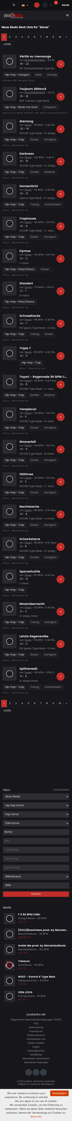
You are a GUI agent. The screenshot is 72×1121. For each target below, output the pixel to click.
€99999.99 (24, 937)
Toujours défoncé (32, 88)
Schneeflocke (29, 315)
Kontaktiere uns (36, 1039)
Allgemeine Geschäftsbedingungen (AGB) (36, 1020)
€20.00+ (23, 984)
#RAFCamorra (9, 113)
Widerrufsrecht (36, 1035)
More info (36, 1116)
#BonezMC (23, 81)
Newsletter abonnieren (36, 1058)
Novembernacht (32, 603)
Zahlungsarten (36, 1051)
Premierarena (26, 996)
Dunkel (34, 172)
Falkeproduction (27, 980)
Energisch (50, 139)
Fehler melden (36, 1043)
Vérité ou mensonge (35, 56)
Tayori (28, 125)
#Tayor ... (7, 145)
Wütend (49, 172)
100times (26, 474)
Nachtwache (29, 506)
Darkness (26, 153)
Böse (38, 75)
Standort (26, 283)
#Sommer (62, 113)
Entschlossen (53, 204)
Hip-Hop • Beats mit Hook (21, 107)
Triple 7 (25, 348)
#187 (15, 81)
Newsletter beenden (36, 1062)
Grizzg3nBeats (26, 918)
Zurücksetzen (61, 790)
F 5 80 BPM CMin (29, 914)
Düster (34, 139)
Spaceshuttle (29, 571)
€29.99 (22, 968)
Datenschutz (36, 1027)
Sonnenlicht (28, 186)
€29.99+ (23, 953)
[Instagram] (28, 1072)
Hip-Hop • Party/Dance (20, 269)
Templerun (27, 409)
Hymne (24, 251)
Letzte (7, 44)
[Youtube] (43, 1072)
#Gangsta (7, 81)
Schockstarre (29, 539)
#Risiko (43, 113)
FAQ (36, 1023)
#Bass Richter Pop (20, 145)
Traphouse (27, 218)
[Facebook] (36, 1072)
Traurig (34, 204)
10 (60, 37)
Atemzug (26, 121)
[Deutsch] (23, 5)
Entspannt (50, 107)
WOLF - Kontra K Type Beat (36, 977)
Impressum (36, 1031)
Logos (36, 1047)
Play (9, 61)
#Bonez (20, 113)
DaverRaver (25, 965)
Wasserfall (27, 441)
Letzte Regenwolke (33, 636)
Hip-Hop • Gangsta (17, 75)
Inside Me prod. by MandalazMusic (42, 945)
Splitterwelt (28, 668)
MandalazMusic (27, 934)
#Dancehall (52, 113)
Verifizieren (36, 1055)
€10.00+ (23, 922)
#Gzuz (32, 81)
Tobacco (24, 961)
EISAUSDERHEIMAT (34, 60)
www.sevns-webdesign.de (42, 1084)
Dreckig (52, 75)
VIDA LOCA (25, 992)
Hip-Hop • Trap (14, 139)
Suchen (36, 894)
